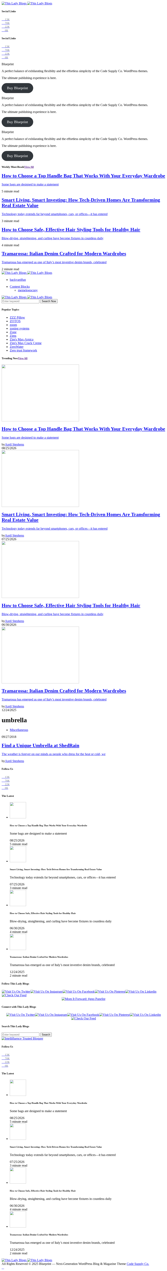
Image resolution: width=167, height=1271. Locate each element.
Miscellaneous (19, 730)
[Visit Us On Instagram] (46, 991)
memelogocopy (28, 290)
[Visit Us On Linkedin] (140, 991)
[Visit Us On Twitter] (16, 991)
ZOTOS (15, 321)
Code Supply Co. (138, 1264)
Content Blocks (20, 286)
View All (29, 166)
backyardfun (18, 279)
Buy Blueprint (17, 88)
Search (46, 1034)
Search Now (49, 301)
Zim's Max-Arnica (21, 339)
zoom (13, 324)
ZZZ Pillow (17, 317)
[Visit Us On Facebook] (79, 991)
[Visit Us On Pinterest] (110, 991)
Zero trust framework (23, 350)
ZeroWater (16, 346)
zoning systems (19, 328)
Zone (13, 332)
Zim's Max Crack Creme (26, 343)
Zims (13, 335)
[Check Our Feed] (14, 995)
